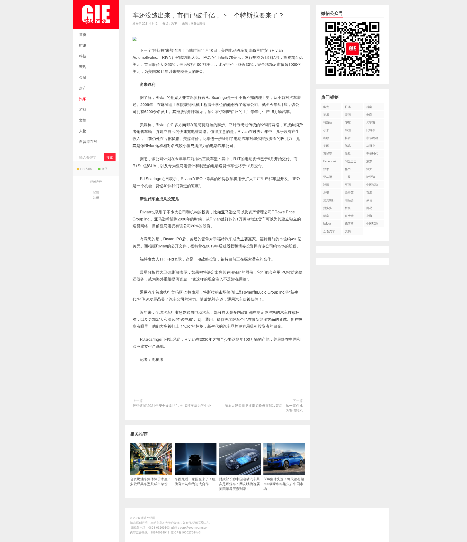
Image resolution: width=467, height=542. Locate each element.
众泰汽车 (329, 231)
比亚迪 (370, 177)
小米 (326, 130)
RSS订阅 (86, 168)
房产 (82, 87)
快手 (326, 169)
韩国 (348, 130)
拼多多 (327, 208)
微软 (348, 153)
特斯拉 (327, 122)
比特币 (370, 130)
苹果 (326, 114)
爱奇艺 (349, 192)
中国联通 (372, 223)
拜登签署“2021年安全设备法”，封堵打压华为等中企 (172, 405)
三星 (348, 177)
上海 (369, 215)
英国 (348, 184)
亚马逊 (327, 177)
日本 (348, 107)
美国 (326, 145)
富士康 (349, 215)
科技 (82, 55)
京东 (369, 161)
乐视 (326, 192)
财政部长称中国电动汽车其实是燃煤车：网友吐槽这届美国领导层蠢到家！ (239, 483)
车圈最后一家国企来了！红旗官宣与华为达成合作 (195, 481)
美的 (348, 231)
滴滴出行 (329, 200)
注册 (96, 197)
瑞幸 (326, 215)
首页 (82, 34)
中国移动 (372, 184)
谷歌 (326, 138)
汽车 (82, 98)
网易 (369, 208)
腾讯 (348, 145)
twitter (327, 223)
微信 (105, 168)
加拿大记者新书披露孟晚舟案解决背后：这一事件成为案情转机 (264, 408)
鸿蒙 (326, 184)
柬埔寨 (327, 153)
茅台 (369, 200)
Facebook (329, 161)
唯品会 (349, 200)
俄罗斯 (349, 223)
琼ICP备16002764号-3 (186, 532)
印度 (348, 122)
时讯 (82, 45)
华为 (326, 107)
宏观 (82, 66)
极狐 (348, 208)
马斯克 (370, 145)
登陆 (96, 192)
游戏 (82, 109)
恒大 (369, 169)
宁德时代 (372, 153)
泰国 (348, 114)
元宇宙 (370, 122)
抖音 (348, 138)
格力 (348, 169)
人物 (82, 130)
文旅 (82, 119)
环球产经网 (96, 14)
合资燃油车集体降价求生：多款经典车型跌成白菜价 (150, 481)
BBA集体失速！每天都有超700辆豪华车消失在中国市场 (283, 483)
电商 (369, 114)
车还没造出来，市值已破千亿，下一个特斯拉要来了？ (208, 14)
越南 (369, 107)
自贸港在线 (88, 141)
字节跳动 (372, 138)
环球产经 (96, 181)
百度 (369, 192)
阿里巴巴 (351, 161)
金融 (82, 77)
